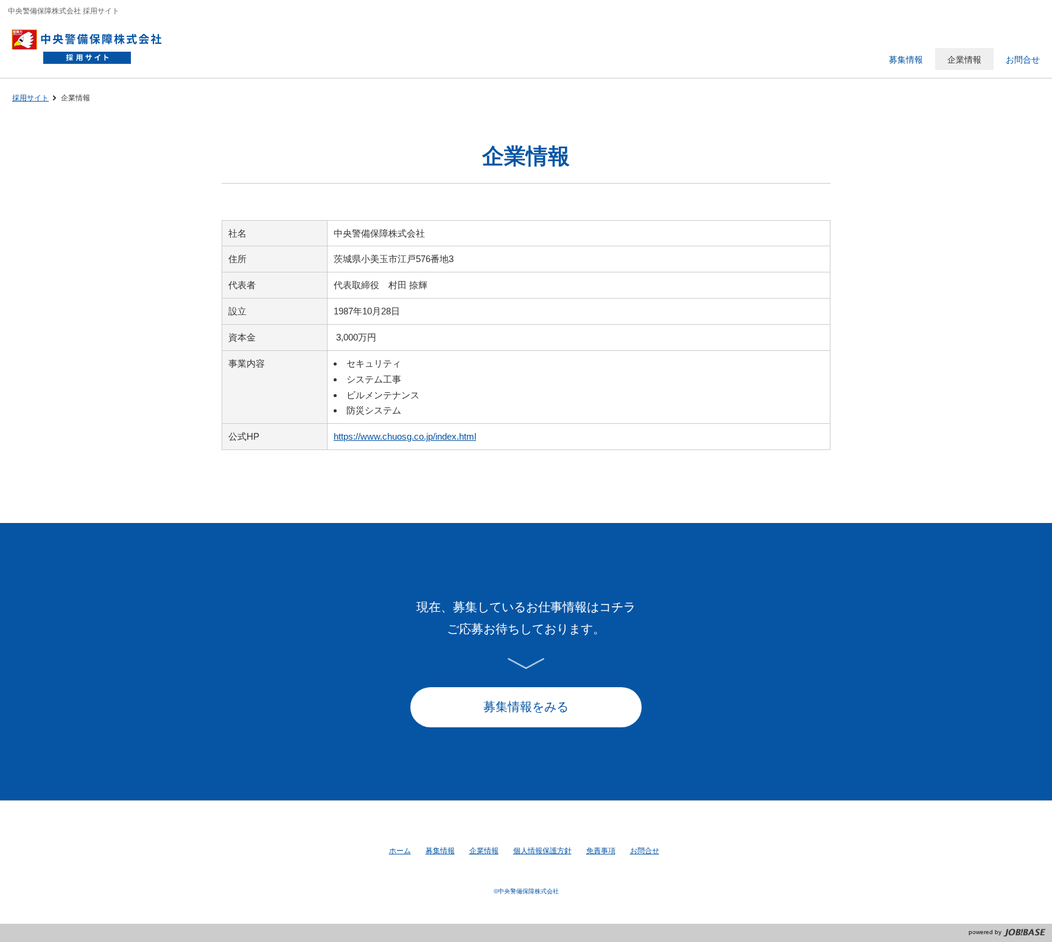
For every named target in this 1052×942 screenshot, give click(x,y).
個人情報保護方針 (542, 851)
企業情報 (484, 851)
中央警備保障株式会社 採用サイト (93, 45)
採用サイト (30, 98)
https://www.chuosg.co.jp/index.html (405, 436)
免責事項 (600, 851)
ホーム (400, 851)
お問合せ (644, 851)
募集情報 (440, 851)
